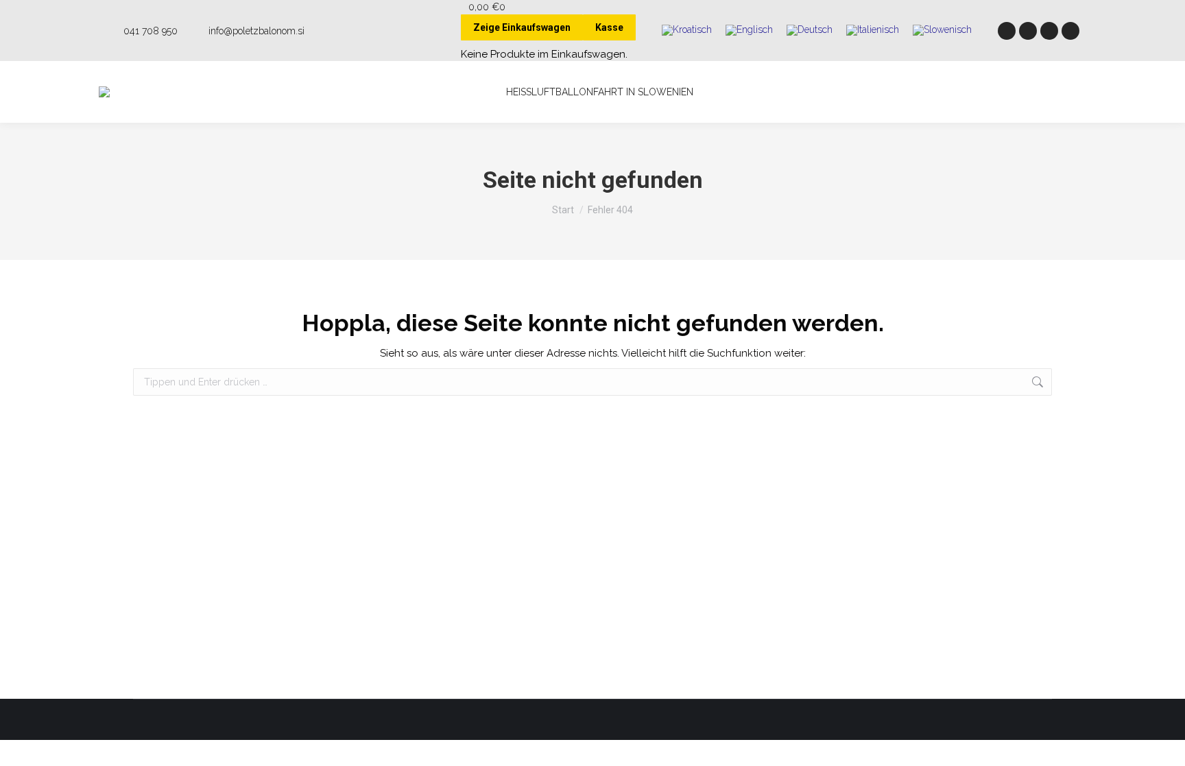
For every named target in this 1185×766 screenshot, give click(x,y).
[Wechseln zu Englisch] (749, 30)
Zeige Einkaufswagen (522, 27)
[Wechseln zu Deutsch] (809, 30)
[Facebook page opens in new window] (1007, 31)
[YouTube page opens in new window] (1049, 31)
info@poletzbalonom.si (256, 30)
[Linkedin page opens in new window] (1070, 31)
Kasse (609, 27)
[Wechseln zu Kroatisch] (687, 30)
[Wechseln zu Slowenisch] (942, 30)
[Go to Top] (1164, 745)
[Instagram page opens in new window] (1028, 31)
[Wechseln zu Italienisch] (872, 30)
